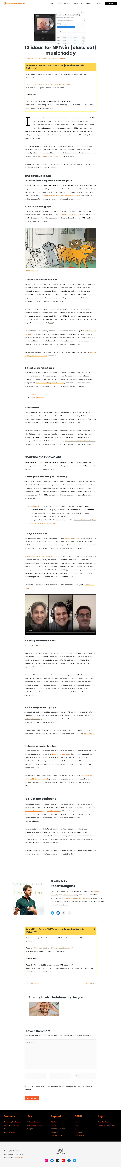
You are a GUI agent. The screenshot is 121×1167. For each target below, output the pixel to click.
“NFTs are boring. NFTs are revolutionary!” (53, 84)
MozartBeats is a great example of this (42, 556)
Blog (76, 1129)
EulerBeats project (60, 754)
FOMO (51, 323)
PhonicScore (19, 1158)
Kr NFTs (33, 394)
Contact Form (56, 1135)
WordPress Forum (58, 1129)
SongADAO (33, 506)
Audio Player (9, 1132)
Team (76, 1125)
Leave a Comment (58, 58)
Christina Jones (70, 895)
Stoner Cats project (69, 214)
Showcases (79, 1132)
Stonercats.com (31, 270)
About (77, 1122)
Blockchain (43, 58)
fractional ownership (34, 811)
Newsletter (79, 1135)
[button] (67, 3)
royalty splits (53, 811)
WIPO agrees (89, 734)
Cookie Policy (104, 1122)
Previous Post (32, 983)
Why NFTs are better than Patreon (80, 441)
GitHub (54, 1122)
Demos (6, 1129)
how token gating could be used (50, 383)
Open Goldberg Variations (77, 898)
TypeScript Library (12, 1122)
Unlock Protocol (37, 397)
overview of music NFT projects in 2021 (62, 195)
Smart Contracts (72, 538)
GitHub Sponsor (34, 1122)
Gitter (54, 1125)
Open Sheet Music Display (49, 156)
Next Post (91, 983)
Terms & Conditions (106, 1125)
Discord (54, 1132)
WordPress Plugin (11, 1125)
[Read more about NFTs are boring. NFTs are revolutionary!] (44, 1009)
